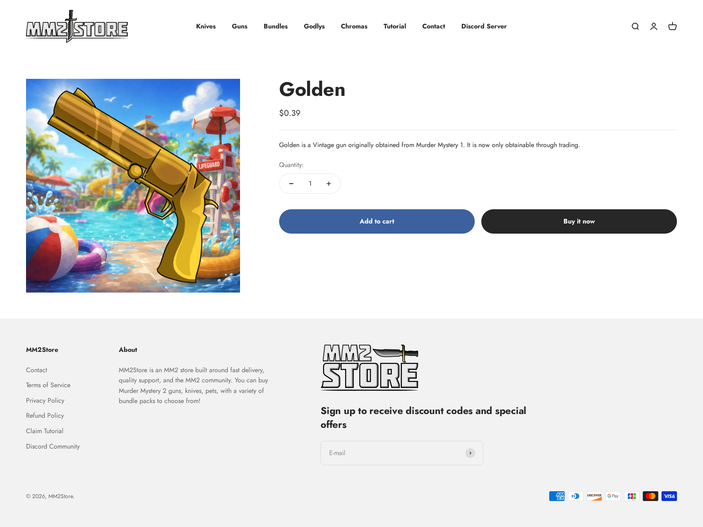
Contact (433, 26)
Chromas (354, 26)
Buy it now (579, 221)
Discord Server (484, 26)
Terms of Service (48, 385)
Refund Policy (45, 415)
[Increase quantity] (329, 183)
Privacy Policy (45, 400)
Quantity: (291, 164)
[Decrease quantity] (291, 183)
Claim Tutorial (44, 431)
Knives (206, 26)
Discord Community (53, 446)
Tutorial (395, 26)
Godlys (314, 26)
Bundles (276, 26)
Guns (239, 26)
